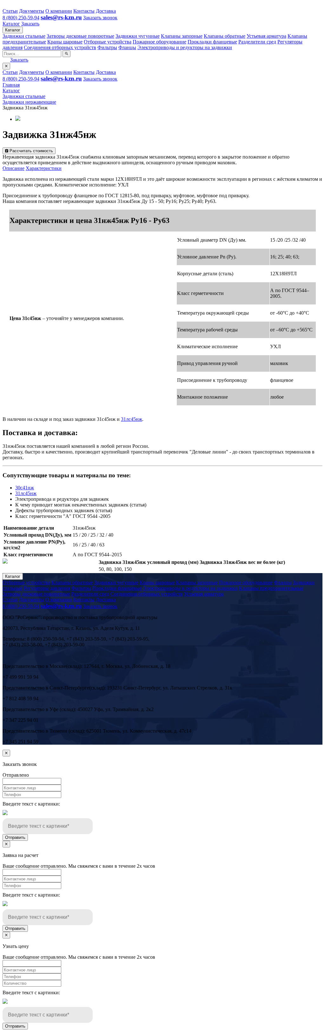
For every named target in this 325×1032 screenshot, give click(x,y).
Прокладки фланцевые (212, 41)
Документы (31, 11)
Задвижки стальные (24, 36)
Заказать (30, 23)
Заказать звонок (100, 17)
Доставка (106, 11)
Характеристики (44, 168)
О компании (58, 11)
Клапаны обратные (224, 36)
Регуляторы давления (47, 588)
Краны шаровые (65, 41)
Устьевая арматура (266, 36)
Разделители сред (257, 41)
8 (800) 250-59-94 (21, 17)
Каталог (11, 23)
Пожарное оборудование (159, 41)
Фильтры (107, 47)
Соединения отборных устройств (60, 47)
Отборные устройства (107, 41)
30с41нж (24, 487)
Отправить (15, 837)
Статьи (10, 11)
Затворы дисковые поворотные (80, 36)
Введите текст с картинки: (31, 804)
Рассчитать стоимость (30, 150)
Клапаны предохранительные (271, 588)
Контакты (84, 11)
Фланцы (127, 47)
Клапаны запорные (181, 36)
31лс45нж (131, 419)
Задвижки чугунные (138, 36)
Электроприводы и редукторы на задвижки (184, 47)
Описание (13, 168)
